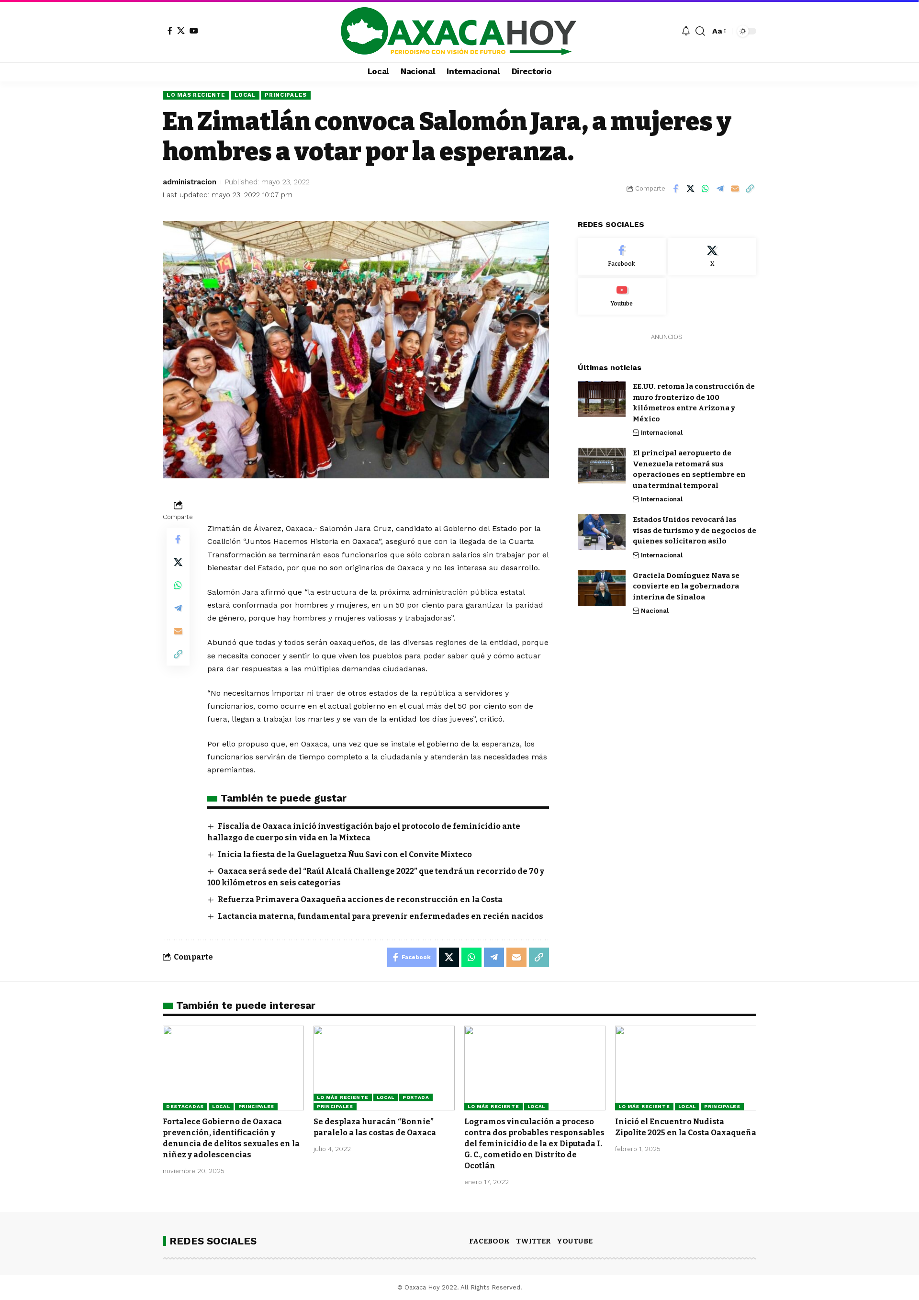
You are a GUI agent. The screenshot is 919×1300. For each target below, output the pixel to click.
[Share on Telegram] (720, 188)
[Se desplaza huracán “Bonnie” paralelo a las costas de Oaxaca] (384, 1068)
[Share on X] (690, 188)
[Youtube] (622, 296)
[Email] (734, 188)
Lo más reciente (196, 94)
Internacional (662, 432)
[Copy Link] (749, 188)
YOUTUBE (575, 1241)
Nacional (655, 610)
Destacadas (185, 1106)
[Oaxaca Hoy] (459, 31)
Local (245, 94)
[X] (181, 30)
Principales (286, 94)
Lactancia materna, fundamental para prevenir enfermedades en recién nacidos (380, 916)
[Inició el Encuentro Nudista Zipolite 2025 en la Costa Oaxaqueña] (685, 1068)
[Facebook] (170, 30)
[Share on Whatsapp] (705, 188)
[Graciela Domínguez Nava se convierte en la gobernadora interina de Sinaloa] (602, 588)
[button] (700, 31)
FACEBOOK (489, 1241)
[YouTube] (194, 30)
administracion (189, 182)
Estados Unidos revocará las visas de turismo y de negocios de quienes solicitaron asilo (694, 530)
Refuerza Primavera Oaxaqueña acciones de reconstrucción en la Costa (360, 899)
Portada (416, 1097)
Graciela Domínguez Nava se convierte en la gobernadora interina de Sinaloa (686, 586)
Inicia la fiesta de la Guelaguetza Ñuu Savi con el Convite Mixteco (345, 854)
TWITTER (533, 1241)
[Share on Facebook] (675, 188)
